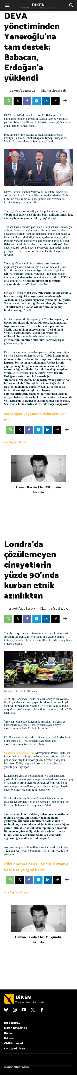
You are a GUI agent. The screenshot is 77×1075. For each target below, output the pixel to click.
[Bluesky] (5, 1010)
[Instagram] (14, 1010)
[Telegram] (36, 101)
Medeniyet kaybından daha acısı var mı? (35, 417)
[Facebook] (27, 101)
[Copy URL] (55, 101)
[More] (65, 101)
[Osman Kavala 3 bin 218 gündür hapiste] (38, 468)
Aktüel (22, 442)
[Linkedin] (46, 101)
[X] (18, 101)
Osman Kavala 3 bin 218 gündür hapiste (38, 490)
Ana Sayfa (10, 442)
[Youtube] (23, 1010)
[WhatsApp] (8, 101)
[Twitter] (32, 1010)
